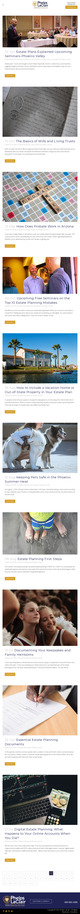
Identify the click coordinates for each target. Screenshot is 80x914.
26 (67, 878)
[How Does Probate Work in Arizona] (40, 197)
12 (66, 873)
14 (4, 878)
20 (36, 878)
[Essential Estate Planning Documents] (40, 710)
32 (25, 884)
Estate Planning (24, 59)
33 (30, 884)
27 (72, 878)
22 (46, 878)
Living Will (54, 59)
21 (41, 878)
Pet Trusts (33, 485)
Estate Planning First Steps (39, 559)
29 (10, 884)
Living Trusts (45, 59)
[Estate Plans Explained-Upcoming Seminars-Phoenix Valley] (40, 31)
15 (10, 878)
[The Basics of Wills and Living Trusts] (40, 112)
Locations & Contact (41, 901)
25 (61, 878)
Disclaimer (73, 912)
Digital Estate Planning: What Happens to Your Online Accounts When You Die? (37, 833)
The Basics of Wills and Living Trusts (45, 141)
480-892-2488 (70, 902)
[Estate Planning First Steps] (40, 533)
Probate (33, 230)
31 (20, 884)
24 (56, 878)
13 (72, 873)
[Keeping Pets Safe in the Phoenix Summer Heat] (40, 448)
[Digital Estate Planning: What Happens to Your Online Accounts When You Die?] (40, 800)
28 (5, 884)
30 (15, 884)
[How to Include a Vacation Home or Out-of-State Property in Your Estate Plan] (40, 358)
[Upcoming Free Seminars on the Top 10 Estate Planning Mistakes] (40, 275)
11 (61, 873)
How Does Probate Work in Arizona (45, 226)
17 (20, 878)
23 (51, 878)
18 (25, 878)
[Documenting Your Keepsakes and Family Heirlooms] (40, 618)
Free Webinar (71, 7)
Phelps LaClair (66, 59)
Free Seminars (35, 59)
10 (56, 873)
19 (30, 878)
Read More (10, 75)
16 (15, 878)
